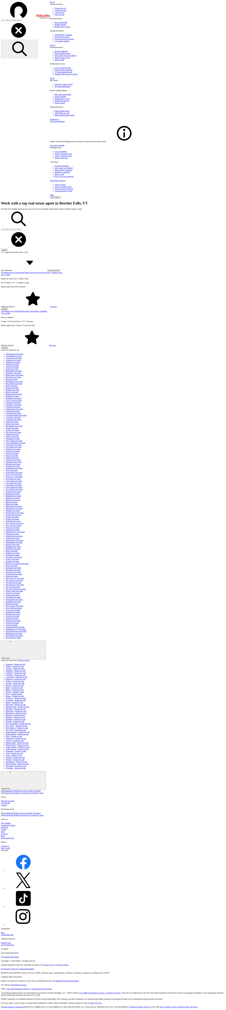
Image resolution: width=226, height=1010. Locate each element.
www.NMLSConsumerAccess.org (91, 993)
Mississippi (10, 713)
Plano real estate (12, 551)
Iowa (7, 694)
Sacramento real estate (14, 574)
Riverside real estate (13, 570)
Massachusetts (11, 707)
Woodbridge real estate (14, 636)
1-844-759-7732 (95, 1003)
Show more (6, 658)
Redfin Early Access (62, 27)
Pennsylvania (11, 743)
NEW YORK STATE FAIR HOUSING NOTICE (179, 1007)
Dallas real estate (12, 422)
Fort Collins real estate (14, 441)
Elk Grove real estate (13, 432)
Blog (3, 836)
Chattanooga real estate (14, 409)
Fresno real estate (12, 453)
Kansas (8, 696)
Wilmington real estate (14, 633)
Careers (4, 805)
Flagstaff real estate (13, 439)
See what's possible (57, 145)
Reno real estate (11, 566)
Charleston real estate (13, 405)
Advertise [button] (4, 850)
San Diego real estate (13, 583)
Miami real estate (12, 504)
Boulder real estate (12, 390)
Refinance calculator (62, 172)
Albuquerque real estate (14, 354)
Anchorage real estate (14, 358)
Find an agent (60, 103)
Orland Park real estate (14, 536)
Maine (8, 702)
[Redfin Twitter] (23, 888)
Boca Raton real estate (14, 384)
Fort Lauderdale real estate (15, 443)
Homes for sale (60, 8)
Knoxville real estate (13, 479)
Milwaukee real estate (14, 506)
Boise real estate (12, 386)
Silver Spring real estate (14, 606)
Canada (16, 957)
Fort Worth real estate (14, 447)
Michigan (9, 709)
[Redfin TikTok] (23, 907)
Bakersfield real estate (14, 371)
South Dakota (11, 749)
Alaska (8, 666)
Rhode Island (11, 745)
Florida (8, 681)
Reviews (53, 307)
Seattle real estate (12, 604)
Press (3, 832)
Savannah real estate (13, 597)
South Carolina (11, 747)
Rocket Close (6, 943)
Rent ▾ (52, 45)
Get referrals (5, 803)
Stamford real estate (13, 612)
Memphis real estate (13, 500)
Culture (3, 830)
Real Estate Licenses (18, 985)
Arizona (9, 669)
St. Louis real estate (13, 610)
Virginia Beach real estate (15, 627)
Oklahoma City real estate (15, 532)
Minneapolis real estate (14, 509)
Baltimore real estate (13, 373)
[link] (124, 141)
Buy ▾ (52, 2)
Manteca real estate (13, 498)
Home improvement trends (65, 115)
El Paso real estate (12, 430)
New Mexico (10, 728)
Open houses (59, 15)
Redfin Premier (60, 25)
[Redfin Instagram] (23, 925)
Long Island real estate (14, 487)
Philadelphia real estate (14, 542)
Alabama (9, 664)
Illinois (8, 690)
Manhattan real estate (13, 496)
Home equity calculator (63, 170)
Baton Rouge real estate (14, 375)
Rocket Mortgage (7, 945)
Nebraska (9, 719)
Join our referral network (64, 189)
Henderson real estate (14, 462)
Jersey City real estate (14, 475)
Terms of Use (49, 965)
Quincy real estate (12, 559)
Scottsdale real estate (13, 602)
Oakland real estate (13, 530)
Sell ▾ (52, 78)
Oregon (8, 741)
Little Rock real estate (14, 485)
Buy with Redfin (61, 23)
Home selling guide (62, 111)
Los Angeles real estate (14, 489)
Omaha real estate (12, 534)
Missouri (9, 715)
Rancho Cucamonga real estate (17, 564)
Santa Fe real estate (13, 593)
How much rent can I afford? (65, 56)
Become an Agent (7, 801)
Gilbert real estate (12, 458)
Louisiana (9, 700)
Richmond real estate (13, 568)
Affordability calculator (63, 35)
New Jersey (10, 726)
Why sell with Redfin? (63, 95)
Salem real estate (12, 576)
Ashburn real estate (13, 362)
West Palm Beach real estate (16, 631)
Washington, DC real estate (16, 629)
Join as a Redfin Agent (63, 187)
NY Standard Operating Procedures (65, 981)
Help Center (5, 848)
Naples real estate (12, 517)
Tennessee (9, 751)
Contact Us (5, 846)
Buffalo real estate (12, 396)
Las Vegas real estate (13, 483)
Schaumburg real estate (14, 600)
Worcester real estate (13, 638)
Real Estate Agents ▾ (57, 181)
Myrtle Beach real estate (15, 513)
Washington (10, 762)
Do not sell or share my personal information (17, 969)
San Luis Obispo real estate (16, 589)
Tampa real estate (12, 619)
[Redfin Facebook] (23, 870)
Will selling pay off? (62, 113)
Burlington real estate (13, 398)
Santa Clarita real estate (14, 591)
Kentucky (9, 698)
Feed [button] (52, 195)
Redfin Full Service (62, 101)
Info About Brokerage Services (18, 989)
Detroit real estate (12, 428)
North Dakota (11, 734)
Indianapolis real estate (14, 468)
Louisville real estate (13, 492)
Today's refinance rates (63, 156)
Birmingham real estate (14, 381)
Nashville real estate (13, 521)
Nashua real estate (12, 519)
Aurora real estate (12, 367)
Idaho (8, 688)
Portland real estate (13, 553)
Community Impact (8, 825)
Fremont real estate (13, 451)
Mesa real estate (11, 502)
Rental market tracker (63, 53)
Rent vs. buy (59, 174)
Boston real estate (12, 388)
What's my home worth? (64, 84)
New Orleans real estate (14, 523)
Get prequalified (61, 152)
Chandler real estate (13, 403)
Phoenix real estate (13, 545)
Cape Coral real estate (14, 401)
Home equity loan (61, 158)
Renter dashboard (61, 51)
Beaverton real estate (13, 377)
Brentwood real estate (14, 394)
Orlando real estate (13, 538)
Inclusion (4, 828)
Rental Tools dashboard (63, 70)
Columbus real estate (13, 420)
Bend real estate (11, 379)
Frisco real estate (12, 456)
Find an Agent (60, 185)
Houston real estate (13, 466)
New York (9, 730)
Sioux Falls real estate (14, 608)
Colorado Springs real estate (16, 415)
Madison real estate (13, 494)
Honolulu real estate (13, 464)
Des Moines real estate (14, 426)
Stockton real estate (13, 614)
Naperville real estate (13, 515)
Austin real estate (12, 369)
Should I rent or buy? (63, 58)
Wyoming (9, 768)
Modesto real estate (13, 511)
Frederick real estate (13, 449)
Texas (8, 753)
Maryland (9, 705)
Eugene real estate (12, 434)
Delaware (9, 679)
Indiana (8, 692)
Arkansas (9, 671)
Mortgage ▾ (54, 119)
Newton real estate (12, 528)
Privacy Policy (63, 965)
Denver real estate (12, 424)
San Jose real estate (13, 587)
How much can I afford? (64, 168)
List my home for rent (63, 68)
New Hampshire (12, 724)
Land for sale (60, 12)
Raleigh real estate (12, 561)
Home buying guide (62, 37)
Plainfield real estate (13, 549)
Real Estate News (7, 838)
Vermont (9, 758)
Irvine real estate (12, 470)
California (9, 673)
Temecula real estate (13, 621)
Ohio (7, 736)
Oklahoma (9, 738)
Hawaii (8, 686)
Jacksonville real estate (14, 473)
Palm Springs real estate (14, 540)
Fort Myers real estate (14, 445)
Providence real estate (14, 557)
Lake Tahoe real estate (14, 481)
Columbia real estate (13, 417)
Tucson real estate (12, 623)
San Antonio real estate (14, 581)
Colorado (9, 675)
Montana (9, 717)
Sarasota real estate (13, 595)
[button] (25, 10)
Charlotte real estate (13, 407)
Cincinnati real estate (13, 413)
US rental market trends (63, 72)
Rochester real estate (13, 572)
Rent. (3, 933)
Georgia (9, 683)
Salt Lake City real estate (15, 578)
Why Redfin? (6, 823)
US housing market (62, 41)
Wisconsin (9, 766)
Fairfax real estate (12, 437)
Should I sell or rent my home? (66, 74)
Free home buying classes (64, 39)
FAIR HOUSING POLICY (140, 1007)
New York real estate (13, 525)
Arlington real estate (13, 360)
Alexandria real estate (14, 356)
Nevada (8, 722)
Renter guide (59, 60)
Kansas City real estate (14, 477)
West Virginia (11, 764)
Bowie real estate (12, 392)
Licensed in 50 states (113, 993)
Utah (7, 755)
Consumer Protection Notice (41, 989)
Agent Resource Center (63, 191)
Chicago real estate (13, 411)
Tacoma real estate (12, 617)
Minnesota (9, 711)
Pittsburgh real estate (13, 547)
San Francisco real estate (15, 585)
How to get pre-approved (64, 176)
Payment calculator (62, 166)
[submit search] (19, 49)
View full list (25, 660)
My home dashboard (62, 87)
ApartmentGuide (7, 935)
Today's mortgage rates (63, 154)
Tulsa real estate (11, 625)
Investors (4, 834)
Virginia (9, 760)
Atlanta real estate (12, 365)
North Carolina (11, 732)
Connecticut (10, 677)
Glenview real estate (13, 460)
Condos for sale (60, 10)
